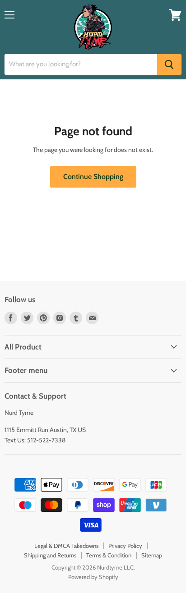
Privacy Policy (125, 545)
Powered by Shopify (93, 576)
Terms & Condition (108, 555)
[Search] (169, 64)
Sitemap (151, 555)
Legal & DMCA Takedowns (66, 545)
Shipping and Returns (50, 555)
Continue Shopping (93, 176)
